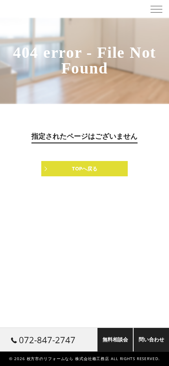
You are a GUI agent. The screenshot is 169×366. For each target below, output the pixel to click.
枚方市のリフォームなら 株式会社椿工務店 (68, 358)
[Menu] (156, 8)
